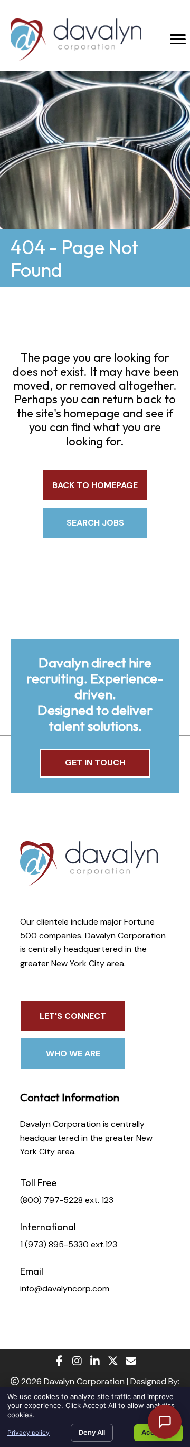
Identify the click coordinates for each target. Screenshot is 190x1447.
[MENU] (178, 39)
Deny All (92, 1432)
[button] (95, 485)
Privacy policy (28, 1432)
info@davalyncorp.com (64, 1288)
